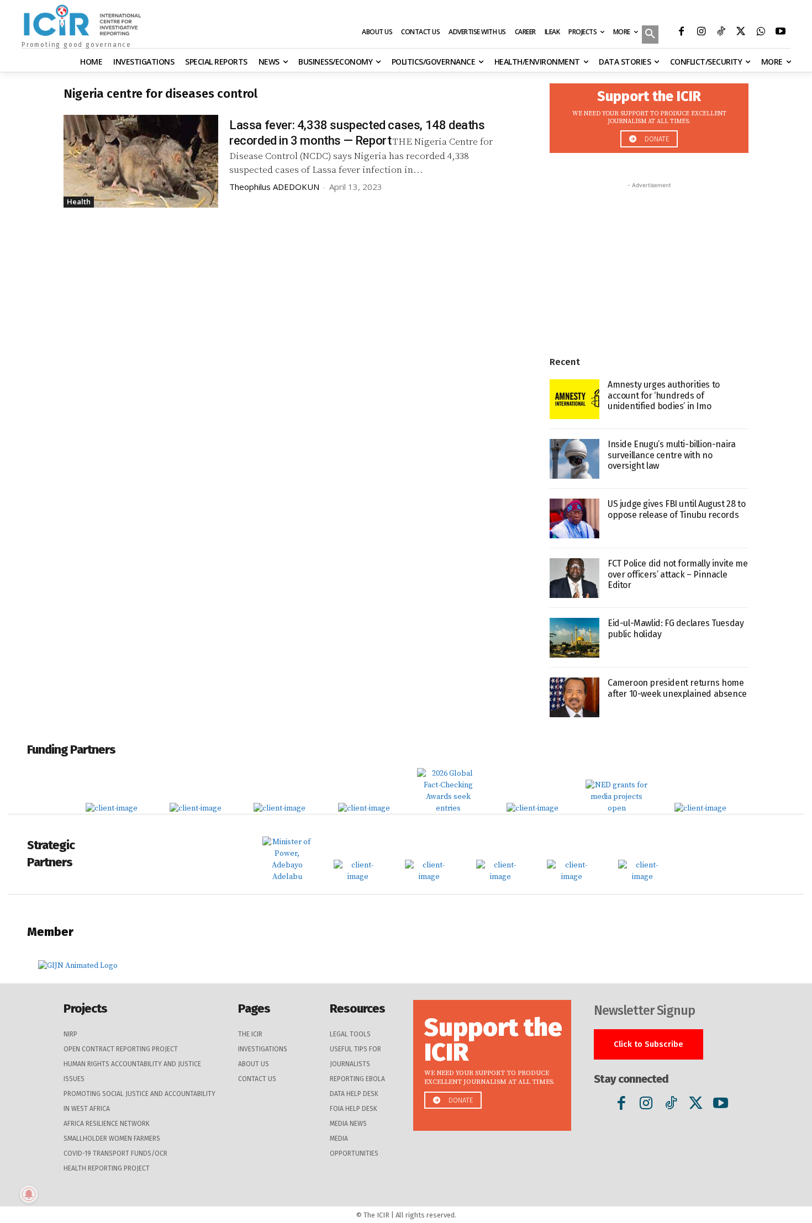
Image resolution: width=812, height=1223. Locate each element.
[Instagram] (701, 33)
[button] (650, 35)
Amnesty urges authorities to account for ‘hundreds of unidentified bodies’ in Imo (664, 395)
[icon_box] (649, 115)
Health (79, 202)
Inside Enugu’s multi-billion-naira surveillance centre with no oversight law (671, 454)
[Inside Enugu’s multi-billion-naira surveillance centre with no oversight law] (574, 459)
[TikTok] (721, 33)
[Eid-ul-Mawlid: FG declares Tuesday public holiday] (574, 638)
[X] (741, 33)
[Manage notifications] (29, 1194)
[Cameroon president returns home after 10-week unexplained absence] (574, 697)
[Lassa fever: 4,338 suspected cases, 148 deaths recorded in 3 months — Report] (141, 161)
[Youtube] (780, 33)
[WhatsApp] (761, 33)
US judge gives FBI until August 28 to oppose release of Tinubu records (676, 509)
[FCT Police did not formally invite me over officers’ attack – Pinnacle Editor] (574, 578)
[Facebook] (681, 33)
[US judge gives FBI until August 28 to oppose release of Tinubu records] (574, 518)
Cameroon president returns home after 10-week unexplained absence (677, 687)
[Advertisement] (649, 260)
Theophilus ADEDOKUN (274, 186)
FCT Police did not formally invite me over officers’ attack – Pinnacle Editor (677, 574)
